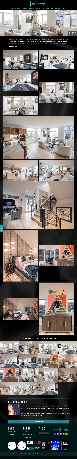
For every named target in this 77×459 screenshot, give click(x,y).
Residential (17, 8)
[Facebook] (55, 434)
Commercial (24, 8)
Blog (59, 8)
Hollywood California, (57, 413)
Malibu (51, 453)
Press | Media (54, 8)
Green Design (21, 453)
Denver (67, 413)
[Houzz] (66, 434)
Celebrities (31, 8)
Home (12, 8)
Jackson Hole (56, 453)
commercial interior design (32, 406)
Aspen (22, 415)
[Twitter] (58, 434)
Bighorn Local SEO (33, 457)
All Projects (46, 8)
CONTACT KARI (38, 422)
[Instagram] (61, 434)
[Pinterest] (64, 434)
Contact (64, 8)
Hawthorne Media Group (23, 457)
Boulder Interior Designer (36, 453)
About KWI (38, 8)
